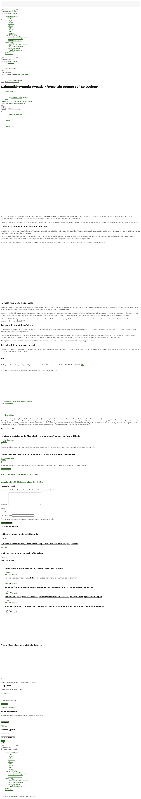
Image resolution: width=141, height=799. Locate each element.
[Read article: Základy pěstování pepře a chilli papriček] (70, 530)
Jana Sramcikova (16, 98)
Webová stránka (6, 515)
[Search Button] (17, 9)
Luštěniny (11, 24)
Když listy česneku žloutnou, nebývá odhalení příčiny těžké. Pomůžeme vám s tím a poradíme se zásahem (55, 606)
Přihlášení (4, 726)
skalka (19, 401)
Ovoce (10, 26)
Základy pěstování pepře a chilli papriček (20, 534)
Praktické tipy (9, 42)
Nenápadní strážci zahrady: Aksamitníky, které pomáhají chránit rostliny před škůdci (40, 436)
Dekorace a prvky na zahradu (18, 44)
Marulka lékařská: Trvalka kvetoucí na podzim (19, 474)
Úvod (2, 82)
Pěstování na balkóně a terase (18, 37)
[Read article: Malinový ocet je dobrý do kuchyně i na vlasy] (70, 549)
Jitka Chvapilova (8, 440)
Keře (10, 22)
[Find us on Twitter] (1, 20)
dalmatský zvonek (11, 401)
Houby (10, 20)
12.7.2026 (4, 442)
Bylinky (10, 18)
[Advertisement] (70, 386)
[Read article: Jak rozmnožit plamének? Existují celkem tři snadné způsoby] (72, 565)
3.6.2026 (4, 460)
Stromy (10, 31)
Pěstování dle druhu (11, 11)
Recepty (7, 120)
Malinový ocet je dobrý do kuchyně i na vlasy (22, 553)
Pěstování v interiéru (15, 41)
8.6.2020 (4, 547)
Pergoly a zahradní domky (17, 46)
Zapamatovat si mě (9, 700)
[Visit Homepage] (10, 7)
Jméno (3, 508)
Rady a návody (9, 126)
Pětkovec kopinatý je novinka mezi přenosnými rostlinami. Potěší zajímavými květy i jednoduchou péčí (53, 597)
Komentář (4, 505)
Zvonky (30, 101)
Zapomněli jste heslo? (8, 707)
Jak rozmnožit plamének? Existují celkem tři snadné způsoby (34, 568)
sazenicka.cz (53, 370)
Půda (10, 27)
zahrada (29, 401)
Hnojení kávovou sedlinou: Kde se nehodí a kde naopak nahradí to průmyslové (42, 578)
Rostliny (11, 51)
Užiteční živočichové (15, 114)
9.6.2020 (4, 557)
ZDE (82, 365)
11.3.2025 (4, 538)
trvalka (24, 401)
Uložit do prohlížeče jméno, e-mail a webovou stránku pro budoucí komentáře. (28, 519)
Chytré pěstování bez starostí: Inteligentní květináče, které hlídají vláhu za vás (38, 454)
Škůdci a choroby (14, 109)
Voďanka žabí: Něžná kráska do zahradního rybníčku (22, 482)
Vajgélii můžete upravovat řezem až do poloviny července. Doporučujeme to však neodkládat (49, 587)
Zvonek (24, 101)
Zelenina (11, 33)
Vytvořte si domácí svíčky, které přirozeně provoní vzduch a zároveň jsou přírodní (39, 544)
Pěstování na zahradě (15, 80)
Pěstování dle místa (11, 35)
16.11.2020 (4, 99)
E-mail (3, 512)
